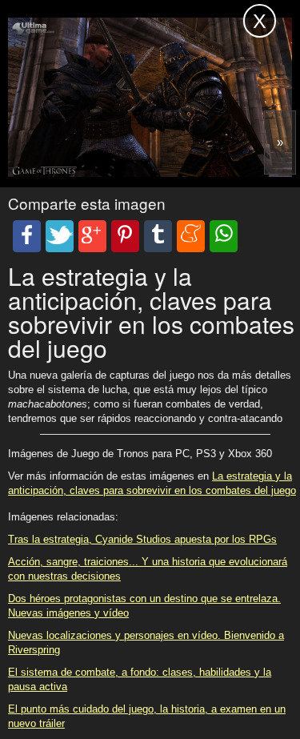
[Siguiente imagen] (280, 142)
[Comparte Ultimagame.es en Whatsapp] (224, 236)
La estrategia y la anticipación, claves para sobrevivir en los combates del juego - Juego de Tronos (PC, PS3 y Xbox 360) (101, 30)
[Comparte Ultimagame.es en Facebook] (27, 236)
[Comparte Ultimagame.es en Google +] (92, 236)
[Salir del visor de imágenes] (259, 21)
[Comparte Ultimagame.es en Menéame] (191, 236)
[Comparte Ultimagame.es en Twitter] (60, 236)
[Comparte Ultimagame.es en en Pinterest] (125, 236)
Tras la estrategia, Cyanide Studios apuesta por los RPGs (142, 539)
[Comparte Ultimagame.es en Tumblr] (158, 236)
